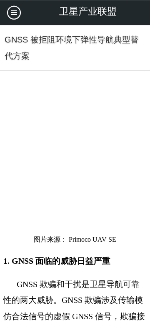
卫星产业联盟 (88, 11)
